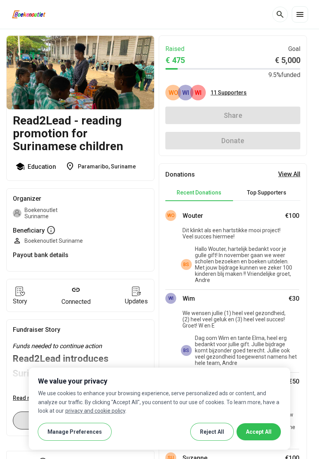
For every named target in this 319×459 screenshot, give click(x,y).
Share (233, 115)
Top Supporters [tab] (266, 192)
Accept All (259, 432)
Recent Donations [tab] (199, 192)
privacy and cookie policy (95, 411)
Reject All (212, 432)
